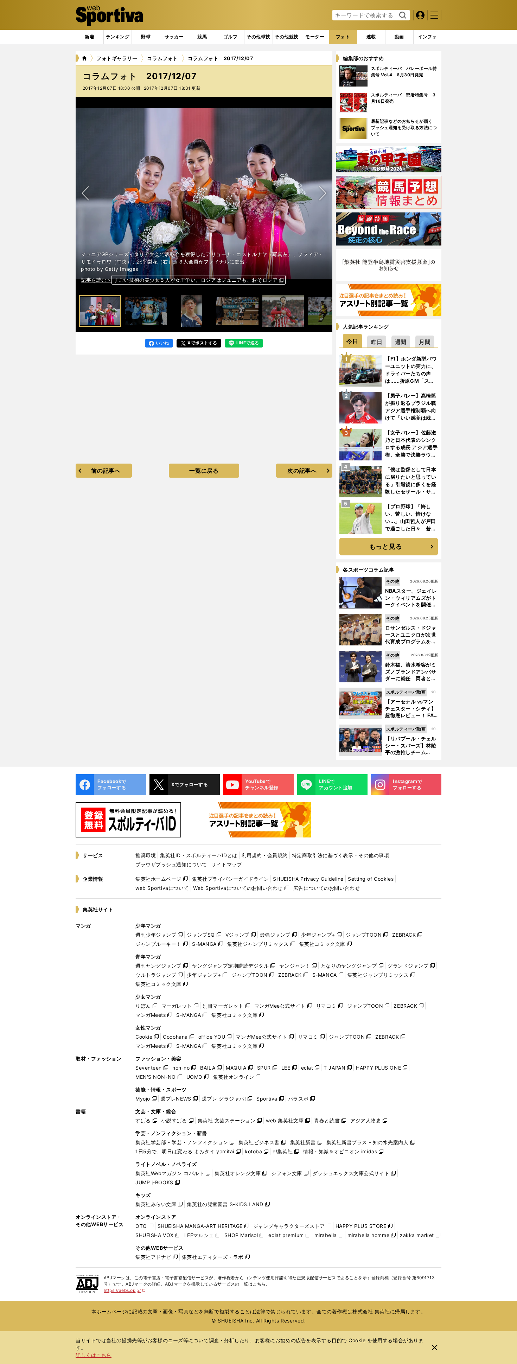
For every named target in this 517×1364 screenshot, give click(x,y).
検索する (401, 15)
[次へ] (85, 193)
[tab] (146, 37)
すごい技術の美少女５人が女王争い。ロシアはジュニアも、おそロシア (195, 280)
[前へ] (322, 193)
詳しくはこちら (93, 1355)
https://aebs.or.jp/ (125, 1290)
